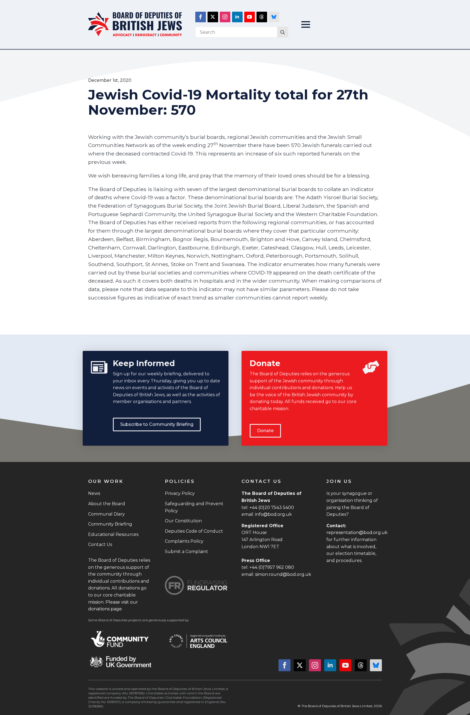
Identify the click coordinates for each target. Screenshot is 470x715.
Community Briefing (110, 524)
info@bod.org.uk (273, 514)
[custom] (261, 17)
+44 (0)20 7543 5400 (271, 507)
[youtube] (249, 17)
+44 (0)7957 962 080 (271, 567)
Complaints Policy (184, 541)
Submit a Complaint (186, 551)
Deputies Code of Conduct (194, 531)
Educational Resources (113, 534)
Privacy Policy (180, 493)
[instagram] (225, 17)
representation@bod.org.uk (357, 532)
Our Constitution (183, 520)
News (94, 493)
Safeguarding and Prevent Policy (194, 507)
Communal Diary (106, 514)
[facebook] (200, 17)
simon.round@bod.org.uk (283, 574)
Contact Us (100, 544)
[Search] (282, 32)
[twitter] (213, 17)
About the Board (106, 503)
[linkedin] (237, 17)
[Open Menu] (305, 24)
